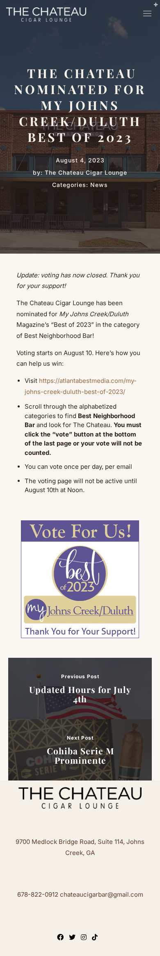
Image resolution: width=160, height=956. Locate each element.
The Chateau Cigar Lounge (86, 172)
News (99, 184)
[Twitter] (74, 938)
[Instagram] (85, 938)
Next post (80, 738)
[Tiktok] (96, 938)
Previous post (80, 676)
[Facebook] (62, 938)
